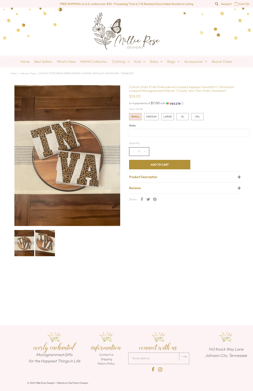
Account (226, 4)
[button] (186, 103)
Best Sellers (43, 61)
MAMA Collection (93, 61)
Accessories (193, 61)
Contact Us (106, 354)
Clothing (118, 61)
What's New (66, 61)
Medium (151, 116)
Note (132, 125)
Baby (154, 61)
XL (182, 116)
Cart (243, 4)
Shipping (106, 359)
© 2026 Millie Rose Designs (41, 382)
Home (25, 61)
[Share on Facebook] (142, 199)
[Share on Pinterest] (155, 199)
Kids (137, 61)
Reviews (135, 188)
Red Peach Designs (78, 382)
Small (135, 116)
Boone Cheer (222, 61)
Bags (171, 61)
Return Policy (106, 363)
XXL (197, 116)
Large (167, 116)
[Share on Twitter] (148, 199)
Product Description (143, 177)
